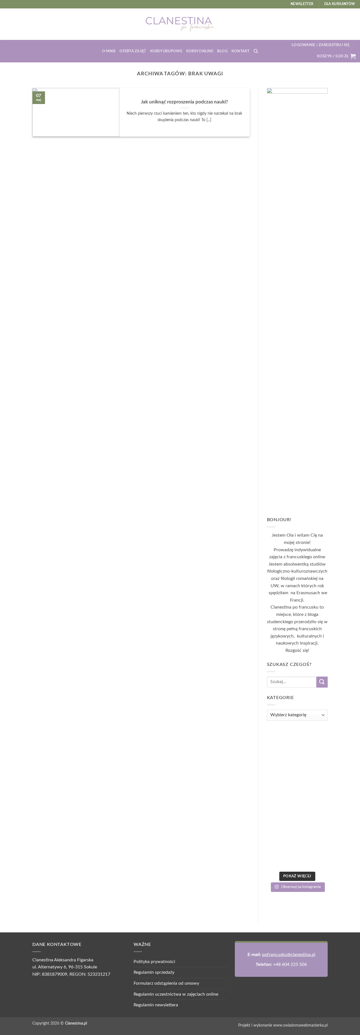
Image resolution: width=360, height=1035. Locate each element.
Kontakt (240, 51)
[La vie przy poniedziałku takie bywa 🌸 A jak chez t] (297, 748)
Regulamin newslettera (156, 1005)
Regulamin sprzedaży (154, 972)
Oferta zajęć (133, 51)
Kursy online (199, 51)
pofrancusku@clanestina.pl (288, 954)
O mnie (109, 51)
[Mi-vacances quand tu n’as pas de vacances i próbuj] (297, 850)
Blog (222, 51)
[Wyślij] (322, 682)
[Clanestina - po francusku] (180, 24)
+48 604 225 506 (290, 964)
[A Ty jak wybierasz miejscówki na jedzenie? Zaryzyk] (297, 799)
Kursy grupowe (166, 51)
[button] (320, 45)
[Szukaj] (256, 51)
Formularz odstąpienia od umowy (166, 983)
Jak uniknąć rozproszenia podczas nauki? (184, 102)
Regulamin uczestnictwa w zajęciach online (176, 994)
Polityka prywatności (154, 961)
